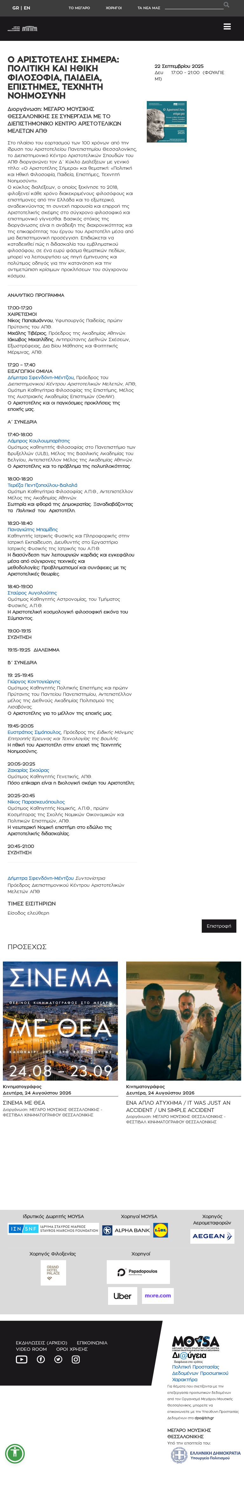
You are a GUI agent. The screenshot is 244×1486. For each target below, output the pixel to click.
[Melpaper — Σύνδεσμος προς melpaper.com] (179, 1228)
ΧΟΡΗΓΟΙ (114, 8)
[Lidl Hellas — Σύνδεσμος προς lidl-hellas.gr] (151, 1228)
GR (15, 7)
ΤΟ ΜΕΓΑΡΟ (79, 8)
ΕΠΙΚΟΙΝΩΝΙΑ (92, 1342)
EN (27, 7)
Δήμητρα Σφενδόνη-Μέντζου (41, 377)
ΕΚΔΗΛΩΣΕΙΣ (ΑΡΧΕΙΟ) (41, 1342)
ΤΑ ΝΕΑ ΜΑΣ (149, 8)
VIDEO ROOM (31, 1349)
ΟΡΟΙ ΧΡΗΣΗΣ (72, 1349)
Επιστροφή (219, 926)
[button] (15, 1453)
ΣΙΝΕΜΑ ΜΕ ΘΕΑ (24, 1103)
